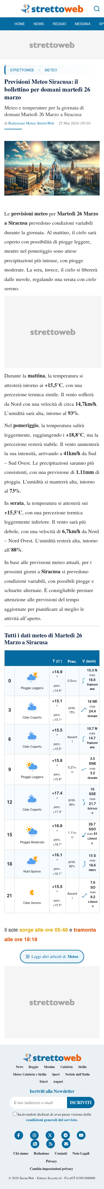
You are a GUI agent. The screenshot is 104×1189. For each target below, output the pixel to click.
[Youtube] (81, 1135)
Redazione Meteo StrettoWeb (31, 123)
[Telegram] (65, 1135)
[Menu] (7, 8)
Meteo (51, 69)
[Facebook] (18, 1135)
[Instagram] (34, 1135)
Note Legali (81, 1153)
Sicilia (82, 1067)
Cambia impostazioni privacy (51, 1168)
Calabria (66, 1067)
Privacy (51, 1161)
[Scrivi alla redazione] (66, 1144)
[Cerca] (97, 8)
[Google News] (35, 1144)
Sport (56, 1074)
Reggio (59, 23)
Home (19, 23)
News (39, 23)
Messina (82, 23)
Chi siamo (20, 1153)
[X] (50, 1135)
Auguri (58, 1081)
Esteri (44, 1081)
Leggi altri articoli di (54, 956)
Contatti (61, 1153)
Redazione (41, 1153)
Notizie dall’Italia (77, 1074)
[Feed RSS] (50, 1144)
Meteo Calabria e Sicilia (30, 1074)
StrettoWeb (22, 69)
